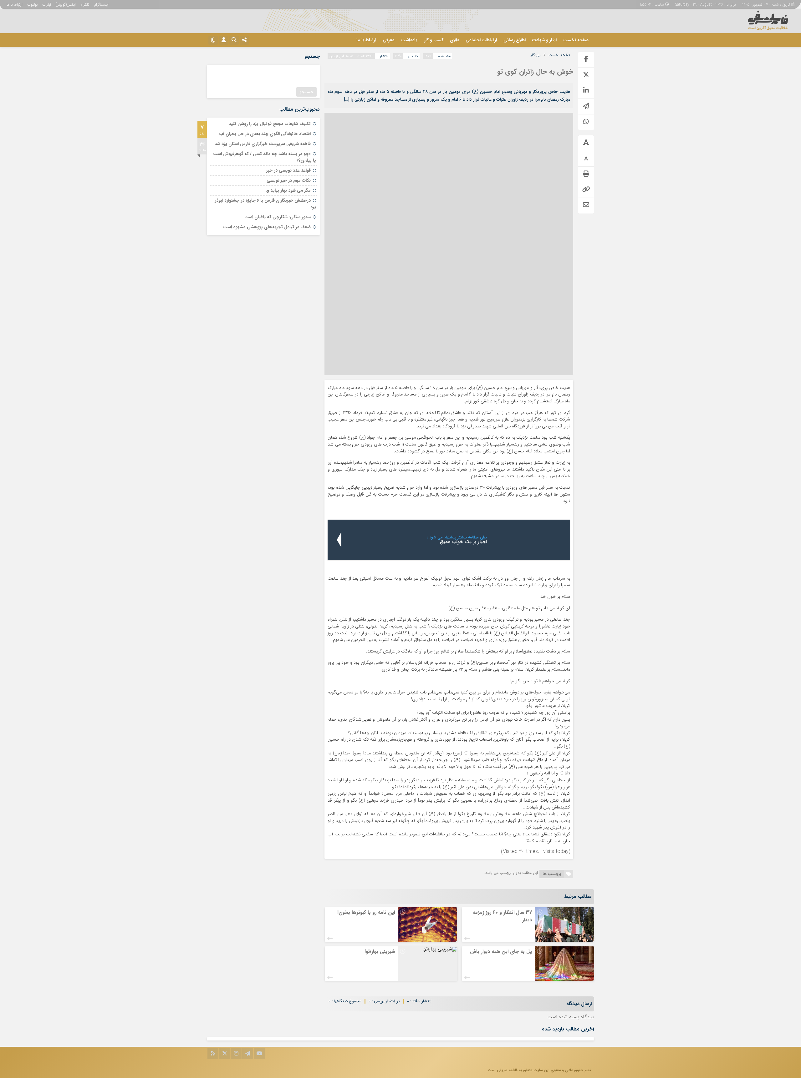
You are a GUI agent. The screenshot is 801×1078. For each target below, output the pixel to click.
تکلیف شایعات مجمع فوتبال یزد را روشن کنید (270, 123)
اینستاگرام (101, 5)
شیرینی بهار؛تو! (380, 951)
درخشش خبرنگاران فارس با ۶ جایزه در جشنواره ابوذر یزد (265, 203)
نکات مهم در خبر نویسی (289, 180)
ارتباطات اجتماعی (481, 40)
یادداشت (409, 40)
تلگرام (84, 5)
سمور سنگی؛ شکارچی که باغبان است (277, 217)
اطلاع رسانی (514, 40)
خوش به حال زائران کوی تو (535, 71)
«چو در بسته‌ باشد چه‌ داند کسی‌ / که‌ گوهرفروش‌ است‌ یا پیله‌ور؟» (264, 157)
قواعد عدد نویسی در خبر (288, 170)
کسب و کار (433, 40)
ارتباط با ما (15, 5)
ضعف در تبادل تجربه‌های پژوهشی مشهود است (267, 227)
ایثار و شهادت (544, 40)
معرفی (389, 40)
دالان (454, 40)
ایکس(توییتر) (66, 5)
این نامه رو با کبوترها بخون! (366, 912)
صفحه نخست (576, 40)
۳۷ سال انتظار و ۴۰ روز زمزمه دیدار (502, 916)
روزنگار (536, 55)
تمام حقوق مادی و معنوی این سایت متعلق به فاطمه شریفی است (539, 1070)
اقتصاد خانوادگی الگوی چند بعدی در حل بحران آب (265, 133)
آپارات (46, 5)
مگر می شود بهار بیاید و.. (287, 190)
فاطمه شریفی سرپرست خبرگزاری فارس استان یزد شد (263, 143)
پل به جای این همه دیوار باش (501, 951)
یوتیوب (32, 5)
